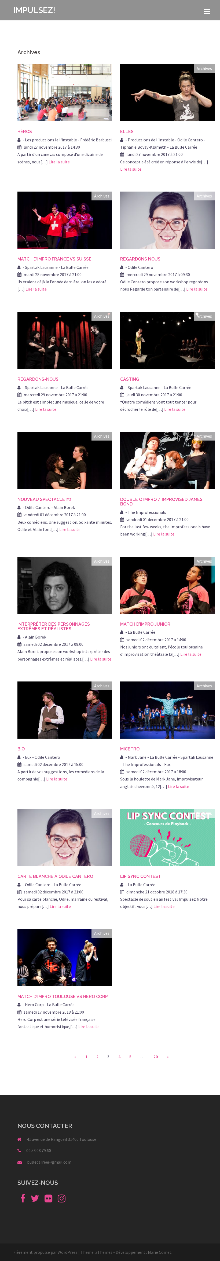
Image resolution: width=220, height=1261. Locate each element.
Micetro (130, 749)
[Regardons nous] (167, 219)
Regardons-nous (37, 379)
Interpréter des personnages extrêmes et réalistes (53, 627)
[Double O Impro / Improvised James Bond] (167, 460)
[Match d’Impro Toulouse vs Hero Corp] (64, 957)
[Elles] (167, 92)
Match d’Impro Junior (145, 624)
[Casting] (167, 339)
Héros (24, 131)
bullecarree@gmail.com (49, 1162)
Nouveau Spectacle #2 (44, 499)
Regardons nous (140, 259)
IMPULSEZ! (34, 10)
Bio (21, 749)
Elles (127, 131)
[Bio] (64, 709)
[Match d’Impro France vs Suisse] (64, 219)
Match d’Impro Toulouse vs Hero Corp (62, 996)
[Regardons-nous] (64, 339)
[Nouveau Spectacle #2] (64, 460)
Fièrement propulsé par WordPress (45, 1252)
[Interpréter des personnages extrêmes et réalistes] (64, 584)
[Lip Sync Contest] (167, 837)
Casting (129, 379)
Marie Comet (159, 1252)
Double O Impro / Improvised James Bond (161, 502)
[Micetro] (167, 709)
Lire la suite (59, 161)
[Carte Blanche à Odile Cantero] (64, 837)
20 (155, 1056)
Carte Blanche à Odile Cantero (55, 876)
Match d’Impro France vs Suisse (54, 259)
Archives (101, 68)
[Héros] (64, 92)
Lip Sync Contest (140, 876)
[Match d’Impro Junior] (167, 584)
